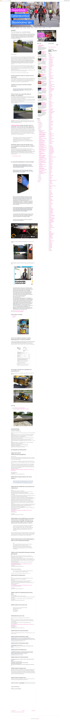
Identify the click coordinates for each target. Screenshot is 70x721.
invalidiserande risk (51, 88)
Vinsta (50, 107)
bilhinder (50, 83)
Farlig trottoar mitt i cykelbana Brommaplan (42, 166)
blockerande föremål (51, 84)
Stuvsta (50, 170)
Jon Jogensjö (13, 638)
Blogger (38, 718)
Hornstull (50, 139)
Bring (49, 93)
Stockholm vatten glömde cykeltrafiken (42, 164)
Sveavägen (50, 171)
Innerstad (24, 27)
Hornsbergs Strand (51, 138)
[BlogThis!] (20, 682)
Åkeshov (50, 120)
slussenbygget (51, 62)
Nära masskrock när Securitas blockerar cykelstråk (42, 133)
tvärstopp (50, 118)
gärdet (50, 198)
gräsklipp (50, 197)
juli (39, 128)
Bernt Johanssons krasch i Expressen (18, 310)
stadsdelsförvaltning (51, 227)
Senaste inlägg (13, 710)
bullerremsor (50, 188)
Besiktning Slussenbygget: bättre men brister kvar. (42, 155)
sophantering (51, 225)
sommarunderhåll (51, 75)
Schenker (50, 164)
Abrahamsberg (51, 122)
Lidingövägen (51, 147)
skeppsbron (50, 222)
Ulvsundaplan (51, 105)
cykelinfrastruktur (51, 109)
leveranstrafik (51, 61)
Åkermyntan (50, 247)
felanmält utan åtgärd (52, 111)
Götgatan (50, 134)
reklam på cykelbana (51, 218)
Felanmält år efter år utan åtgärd (43, 169)
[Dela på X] (21, 682)
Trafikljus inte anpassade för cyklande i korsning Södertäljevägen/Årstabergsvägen (44, 103)
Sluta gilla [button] (20, 90)
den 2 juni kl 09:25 (27, 90)
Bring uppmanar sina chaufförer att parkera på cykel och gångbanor (44, 67)
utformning (50, 119)
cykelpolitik (50, 85)
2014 (38, 181)
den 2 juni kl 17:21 (18, 647)
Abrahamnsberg (51, 121)
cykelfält (50, 74)
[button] (24, 90)
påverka (50, 115)
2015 (38, 180)
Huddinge (50, 140)
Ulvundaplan (50, 177)
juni (39, 129)
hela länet (50, 201)
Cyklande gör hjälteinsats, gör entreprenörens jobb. (42, 149)
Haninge (50, 136)
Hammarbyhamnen (51, 135)
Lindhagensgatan (51, 148)
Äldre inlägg (33, 710)
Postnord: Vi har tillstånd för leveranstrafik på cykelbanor (44, 52)
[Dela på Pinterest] (23, 682)
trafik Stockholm (51, 90)
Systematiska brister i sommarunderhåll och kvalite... (42, 154)
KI (49, 144)
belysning (50, 186)
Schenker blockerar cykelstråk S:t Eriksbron (42, 139)
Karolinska (50, 145)
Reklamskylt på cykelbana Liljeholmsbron (44, 96)
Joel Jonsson (15, 88)
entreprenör (50, 110)
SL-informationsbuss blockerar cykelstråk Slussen (42, 146)
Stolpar (50, 82)
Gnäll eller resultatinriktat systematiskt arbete (42, 144)
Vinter (50, 179)
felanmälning (50, 194)
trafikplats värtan (51, 234)
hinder (50, 202)
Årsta (49, 248)
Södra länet (36, 27)
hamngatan (50, 199)
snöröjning (50, 58)
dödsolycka (50, 192)
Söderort (32, 27)
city (49, 189)
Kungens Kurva (51, 146)
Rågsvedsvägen (51, 163)
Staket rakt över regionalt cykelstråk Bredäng (42, 140)
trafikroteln (50, 116)
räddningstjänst (51, 219)
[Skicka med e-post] (19, 682)
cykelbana (50, 190)
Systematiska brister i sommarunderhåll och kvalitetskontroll (41, 46)
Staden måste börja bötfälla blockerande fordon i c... (42, 161)
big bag (50, 187)
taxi (49, 230)
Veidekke (50, 178)
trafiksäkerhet (51, 117)
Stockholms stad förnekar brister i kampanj (44, 82)
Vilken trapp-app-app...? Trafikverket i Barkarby (42, 157)
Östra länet (43, 27)
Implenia (50, 142)
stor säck (50, 229)
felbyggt (50, 87)
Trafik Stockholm (15, 125)
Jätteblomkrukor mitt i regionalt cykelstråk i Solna (42, 173)
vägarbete (50, 55)
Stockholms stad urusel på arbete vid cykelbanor (44, 89)
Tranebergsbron (51, 175)
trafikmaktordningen (51, 233)
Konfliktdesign (51, 77)
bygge (50, 73)
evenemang (50, 193)
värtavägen (50, 245)
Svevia (50, 173)
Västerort (40, 27)
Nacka (50, 79)
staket (50, 228)
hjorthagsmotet (51, 203)
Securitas (50, 165)
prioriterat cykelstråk (51, 217)
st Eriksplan (50, 226)
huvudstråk (50, 204)
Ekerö (21, 27)
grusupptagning (51, 196)
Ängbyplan (50, 246)
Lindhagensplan (51, 149)
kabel (50, 205)
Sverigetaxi (50, 172)
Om (46, 27)
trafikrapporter (51, 235)
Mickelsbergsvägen (51, 152)
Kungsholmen (51, 72)
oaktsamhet (50, 113)
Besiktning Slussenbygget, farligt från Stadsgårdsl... (42, 134)
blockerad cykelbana (51, 57)
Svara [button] (22, 90)
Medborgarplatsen (51, 151)
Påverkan (50, 27)
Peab (49, 80)
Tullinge (50, 176)
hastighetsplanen (51, 200)
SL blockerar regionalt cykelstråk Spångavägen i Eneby (42, 137)
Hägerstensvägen (51, 141)
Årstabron (50, 249)
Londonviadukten (51, 150)
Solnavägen (50, 168)
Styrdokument (17, 27)
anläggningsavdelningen (52, 185)
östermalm (50, 250)
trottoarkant (50, 91)
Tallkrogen (50, 104)
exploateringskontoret (52, 86)
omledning (50, 54)
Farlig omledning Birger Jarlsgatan (42, 171)
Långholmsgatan (51, 78)
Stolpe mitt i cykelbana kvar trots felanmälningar (43, 148)
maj (39, 174)
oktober (40, 125)
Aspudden (50, 123)
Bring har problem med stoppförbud (42, 131)
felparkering (50, 60)
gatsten (50, 195)
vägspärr (50, 92)
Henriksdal (50, 137)
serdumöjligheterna (51, 89)
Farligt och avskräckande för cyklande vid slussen (44, 75)
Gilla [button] (11, 647)
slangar (50, 223)
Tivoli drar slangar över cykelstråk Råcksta (42, 168)
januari (40, 179)
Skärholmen (50, 167)
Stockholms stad (51, 81)
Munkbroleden (51, 153)
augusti (40, 127)
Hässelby (50, 76)
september (40, 126)
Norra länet (28, 27)
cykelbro (50, 191)
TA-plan (50, 174)
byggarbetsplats (51, 59)
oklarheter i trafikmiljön (52, 215)
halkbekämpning (51, 112)
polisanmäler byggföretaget (19, 311)
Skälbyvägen (50, 166)
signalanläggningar (51, 221)
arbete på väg (51, 108)
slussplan (50, 224)
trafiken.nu (50, 231)
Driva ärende (12, 27)
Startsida (23, 710)
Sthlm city (50, 169)
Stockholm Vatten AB (19, 638)
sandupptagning (51, 220)
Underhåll (50, 106)
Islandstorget (50, 143)
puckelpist (50, 114)
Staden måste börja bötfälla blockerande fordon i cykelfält (44, 59)
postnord (50, 216)
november (40, 124)
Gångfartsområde (51, 133)
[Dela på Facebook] (22, 682)
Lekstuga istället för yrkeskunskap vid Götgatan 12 (44, 111)
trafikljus (50, 232)
